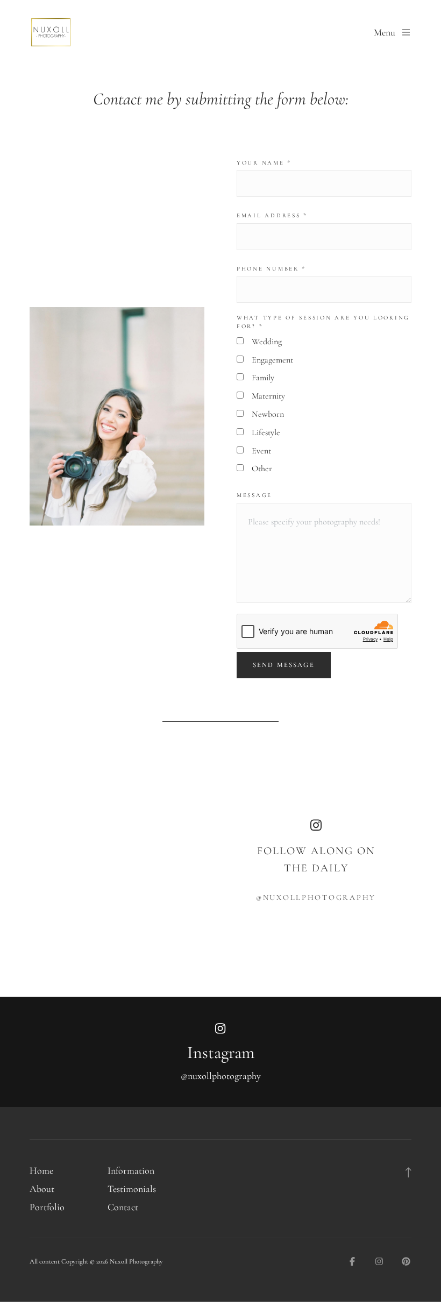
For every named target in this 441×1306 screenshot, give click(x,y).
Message (254, 495)
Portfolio (47, 1207)
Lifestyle (266, 432)
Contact (123, 1207)
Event (261, 450)
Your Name (264, 162)
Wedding (267, 341)
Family (263, 377)
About (42, 1189)
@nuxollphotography (316, 897)
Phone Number (271, 268)
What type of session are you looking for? (323, 322)
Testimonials (132, 1189)
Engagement (272, 359)
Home (41, 1170)
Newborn (268, 414)
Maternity (268, 396)
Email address (272, 215)
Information (131, 1170)
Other (262, 468)
